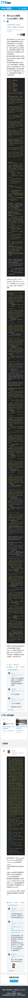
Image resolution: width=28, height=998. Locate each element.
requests (9, 27)
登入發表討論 (11, 710)
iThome (14, 991)
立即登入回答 (14, 981)
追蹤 (17, 667)
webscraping (21, 27)
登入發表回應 (11, 970)
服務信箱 (19, 993)
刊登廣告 (8, 993)
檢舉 (23, 667)
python (17, 24)
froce (12, 673)
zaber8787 (9, 29)
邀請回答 (10, 667)
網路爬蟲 (15, 27)
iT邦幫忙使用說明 (21, 995)
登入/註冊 (24, 8)
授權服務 (14, 993)
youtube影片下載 (11, 24)
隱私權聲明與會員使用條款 (9, 995)
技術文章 (3, 8)
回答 (10, 664)
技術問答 (9, 8)
